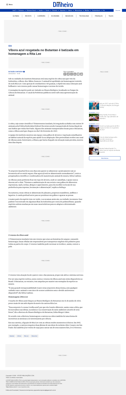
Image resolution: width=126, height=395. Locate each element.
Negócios (69, 16)
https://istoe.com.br (11, 387)
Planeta (54, 10)
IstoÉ (14, 10)
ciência (19, 336)
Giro (10, 46)
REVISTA (28, 16)
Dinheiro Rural (31, 10)
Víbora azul (34, 336)
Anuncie (117, 10)
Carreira (41, 16)
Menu (70, 10)
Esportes (63, 10)
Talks (111, 16)
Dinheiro (21, 10)
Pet (104, 10)
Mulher (87, 10)
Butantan (12, 336)
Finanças (99, 16)
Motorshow (78, 10)
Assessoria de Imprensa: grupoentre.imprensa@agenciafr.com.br (38, 390)
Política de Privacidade (12, 390)
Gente (47, 10)
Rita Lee (26, 336)
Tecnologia (84, 16)
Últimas (16, 16)
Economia (55, 16)
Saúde (41, 10)
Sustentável (96, 10)
